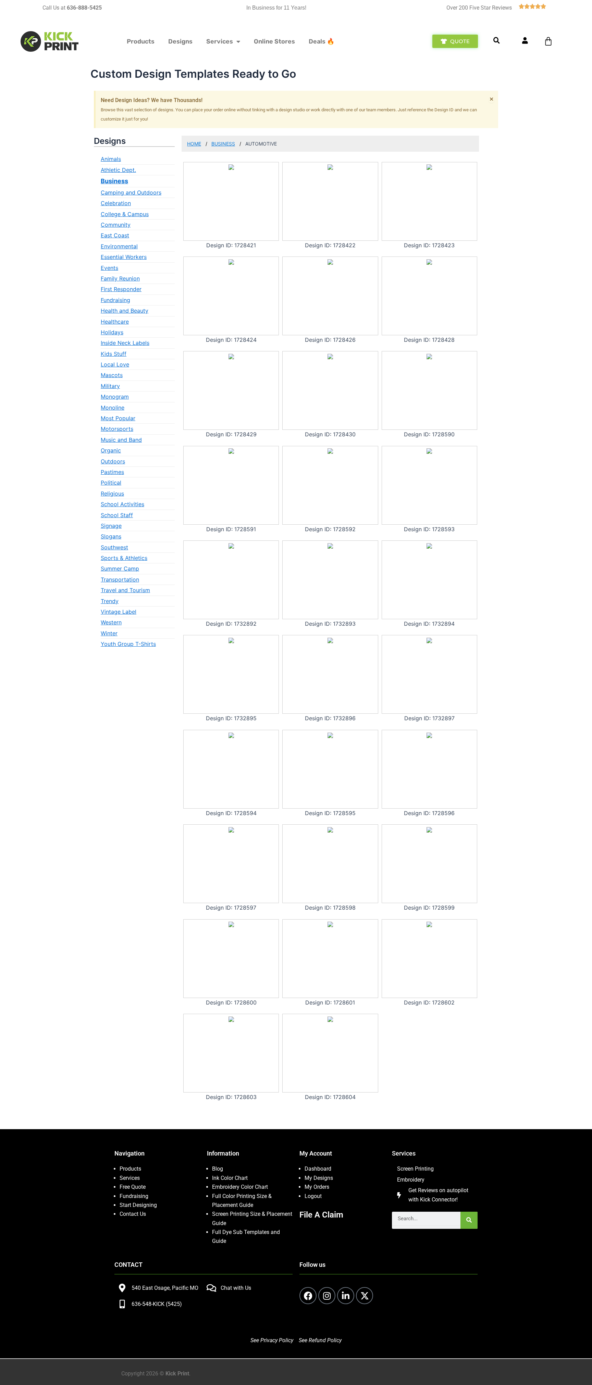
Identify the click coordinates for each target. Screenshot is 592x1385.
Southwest (114, 547)
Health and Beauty (124, 310)
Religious (112, 493)
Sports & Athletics (124, 557)
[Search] (469, 1220)
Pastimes (112, 472)
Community (116, 224)
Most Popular (118, 418)
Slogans (111, 536)
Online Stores (274, 41)
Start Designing (138, 1205)
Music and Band (121, 439)
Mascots (112, 375)
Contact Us (133, 1214)
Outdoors (113, 461)
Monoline (112, 407)
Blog (217, 1168)
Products (141, 41)
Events (109, 267)
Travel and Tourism (125, 590)
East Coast (115, 235)
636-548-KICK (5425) (157, 1304)
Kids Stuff (113, 353)
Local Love (115, 364)
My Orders (317, 1187)
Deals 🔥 (321, 41)
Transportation (120, 579)
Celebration (116, 203)
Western (111, 622)
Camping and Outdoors (131, 192)
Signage (111, 525)
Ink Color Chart (230, 1178)
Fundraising (115, 300)
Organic (111, 450)
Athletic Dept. (118, 169)
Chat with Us (236, 1288)
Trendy (110, 601)
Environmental (119, 246)
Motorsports (117, 428)
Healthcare (115, 321)
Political (111, 482)
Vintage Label (118, 611)
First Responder (121, 289)
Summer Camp (120, 568)
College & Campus (125, 214)
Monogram (115, 396)
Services (219, 41)
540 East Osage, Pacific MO (165, 1288)
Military (110, 386)
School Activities (122, 504)
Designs (180, 41)
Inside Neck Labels (125, 342)
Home (194, 144)
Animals (111, 158)
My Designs (319, 1178)
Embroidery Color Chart (240, 1187)
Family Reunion (120, 278)
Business (114, 181)
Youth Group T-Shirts (128, 643)
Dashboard (318, 1168)
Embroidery (410, 1179)
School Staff (117, 515)
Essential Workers (124, 256)
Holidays (112, 332)
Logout (313, 1196)
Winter (109, 633)
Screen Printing (415, 1168)
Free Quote (133, 1187)
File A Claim (321, 1215)
